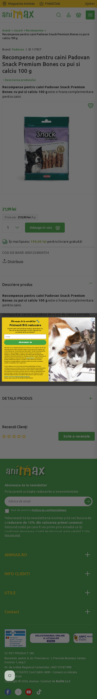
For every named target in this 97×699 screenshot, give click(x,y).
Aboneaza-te (25, 342)
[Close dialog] (92, 319)
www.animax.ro (30, 357)
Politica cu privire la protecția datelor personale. (17, 376)
